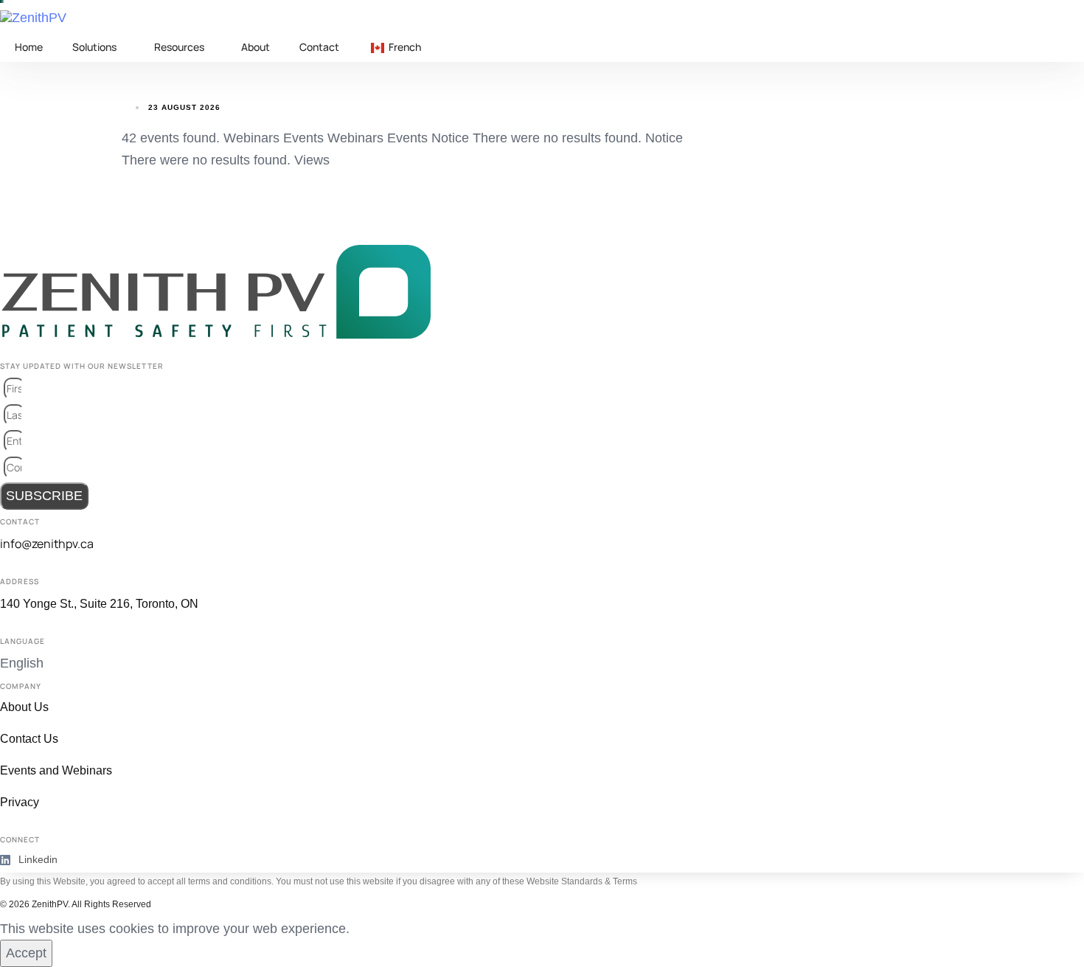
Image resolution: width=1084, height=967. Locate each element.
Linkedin (38, 859)
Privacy (19, 802)
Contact (319, 47)
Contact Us (29, 738)
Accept (26, 953)
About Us (24, 707)
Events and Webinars (56, 770)
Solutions (94, 47)
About (255, 47)
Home (29, 47)
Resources (179, 47)
